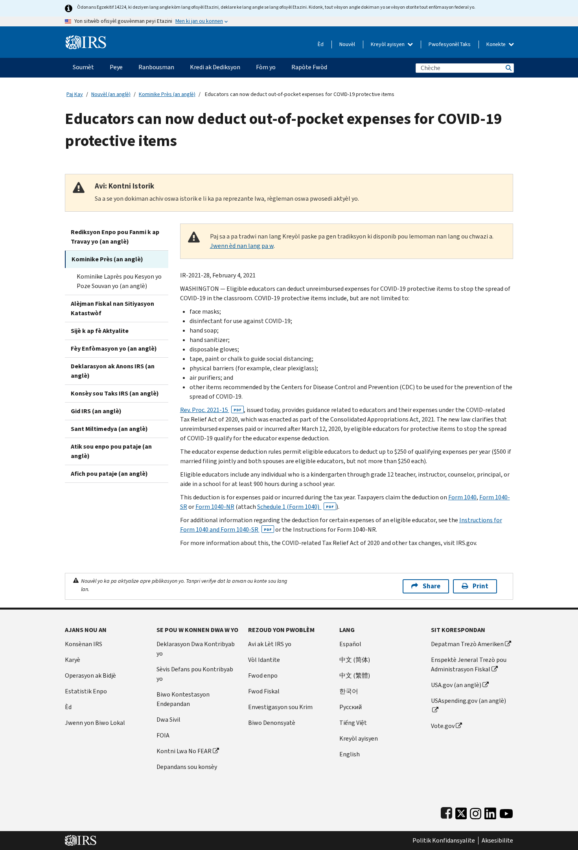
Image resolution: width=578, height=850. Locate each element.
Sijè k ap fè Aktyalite (100, 331)
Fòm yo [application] (266, 67)
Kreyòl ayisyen (388, 44)
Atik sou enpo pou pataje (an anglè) (111, 451)
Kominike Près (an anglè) (167, 94)
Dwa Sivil (168, 719)
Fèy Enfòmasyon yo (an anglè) (114, 348)
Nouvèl (347, 44)
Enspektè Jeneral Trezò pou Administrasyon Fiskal (468, 664)
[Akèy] (86, 39)
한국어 (348, 691)
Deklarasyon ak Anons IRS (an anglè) (113, 371)
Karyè (72, 660)
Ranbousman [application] (156, 67)
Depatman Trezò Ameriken (467, 644)
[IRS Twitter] (461, 811)
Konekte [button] (496, 44)
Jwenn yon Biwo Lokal (95, 723)
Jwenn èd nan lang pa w (242, 246)
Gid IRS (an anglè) (96, 411)
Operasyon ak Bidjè (90, 675)
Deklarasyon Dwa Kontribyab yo (195, 649)
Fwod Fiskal (264, 691)
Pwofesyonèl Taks (450, 44)
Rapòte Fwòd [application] (309, 67)
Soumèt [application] (83, 67)
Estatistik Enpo (86, 691)
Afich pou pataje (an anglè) (109, 473)
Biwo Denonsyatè (271, 723)
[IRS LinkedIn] (490, 811)
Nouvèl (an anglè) (111, 94)
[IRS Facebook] (446, 811)
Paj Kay (74, 94)
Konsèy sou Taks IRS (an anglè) (115, 393)
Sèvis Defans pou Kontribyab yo (194, 674)
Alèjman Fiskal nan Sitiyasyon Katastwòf (112, 308)
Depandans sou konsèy (186, 767)
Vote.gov (443, 726)
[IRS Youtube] (506, 811)
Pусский (350, 707)
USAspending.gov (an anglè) (468, 701)
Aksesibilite (497, 840)
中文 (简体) (354, 660)
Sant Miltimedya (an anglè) (109, 429)
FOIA (162, 735)
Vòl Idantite (264, 660)
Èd (321, 44)
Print (480, 586)
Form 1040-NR (214, 507)
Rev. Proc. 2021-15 (210, 410)
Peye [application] (116, 67)
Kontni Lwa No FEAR (184, 751)
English (349, 754)
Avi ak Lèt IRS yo (269, 644)
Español (350, 644)
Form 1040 (462, 497)
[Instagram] (475, 811)
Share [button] (431, 586)
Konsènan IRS (83, 644)
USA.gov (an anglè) (456, 685)
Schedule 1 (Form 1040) (295, 507)
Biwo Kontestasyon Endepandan (183, 699)
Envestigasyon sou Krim (280, 707)
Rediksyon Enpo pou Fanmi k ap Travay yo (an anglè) (115, 237)
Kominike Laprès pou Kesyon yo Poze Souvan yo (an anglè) (119, 281)
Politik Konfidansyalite (443, 840)
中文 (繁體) (354, 675)
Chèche (508, 68)
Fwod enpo (263, 675)
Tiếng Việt (353, 723)
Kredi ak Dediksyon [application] (215, 67)
